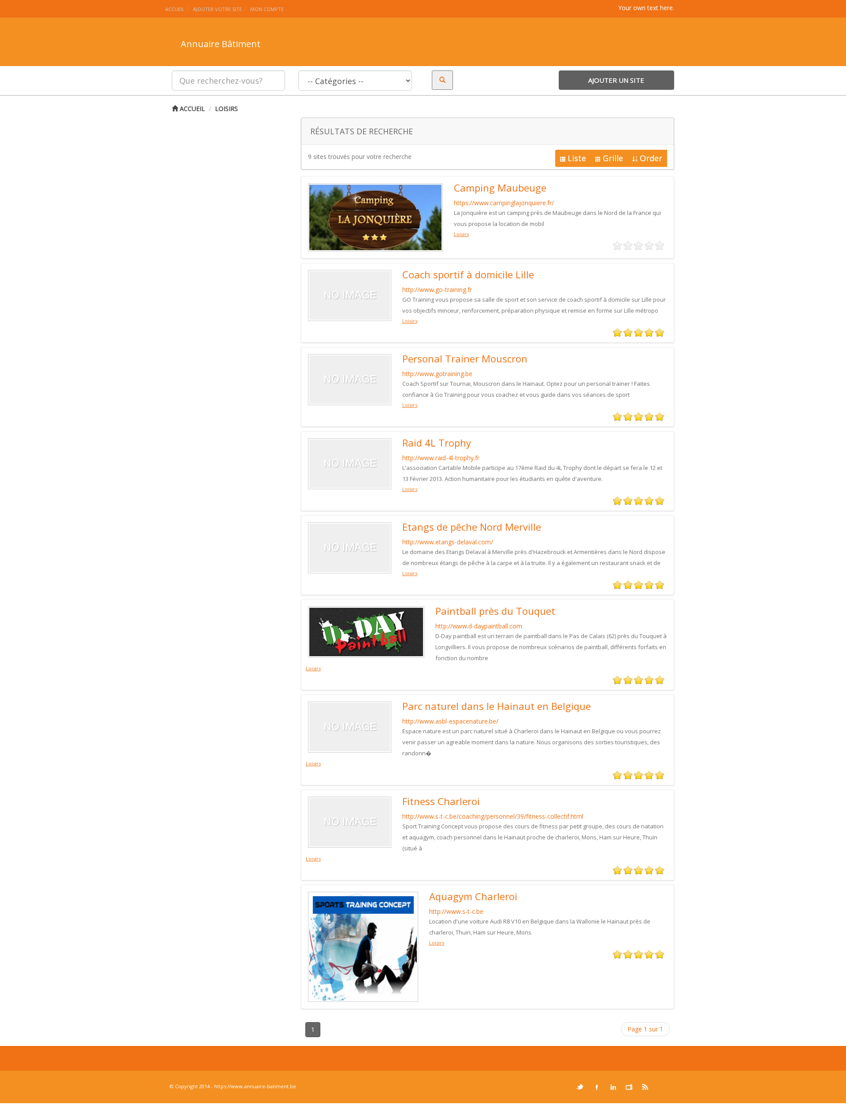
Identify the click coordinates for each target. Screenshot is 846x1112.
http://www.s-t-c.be (456, 911)
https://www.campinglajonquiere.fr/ (504, 203)
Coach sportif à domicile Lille (468, 274)
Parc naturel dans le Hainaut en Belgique (496, 706)
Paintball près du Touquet (495, 610)
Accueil (191, 108)
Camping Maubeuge (500, 187)
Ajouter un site (616, 80)
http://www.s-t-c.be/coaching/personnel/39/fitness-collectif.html (492, 816)
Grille (613, 158)
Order (651, 158)
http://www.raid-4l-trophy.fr (440, 458)
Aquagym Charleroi (473, 896)
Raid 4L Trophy (436, 442)
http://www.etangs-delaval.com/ (447, 542)
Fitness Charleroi (441, 801)
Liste (577, 158)
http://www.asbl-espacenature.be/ (450, 721)
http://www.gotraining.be (437, 373)
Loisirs (226, 108)
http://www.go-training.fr (437, 289)
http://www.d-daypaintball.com (478, 626)
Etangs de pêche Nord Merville (471, 526)
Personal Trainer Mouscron (464, 358)
